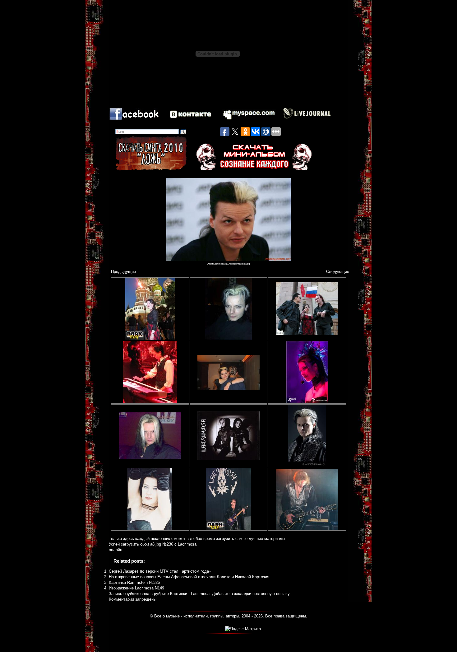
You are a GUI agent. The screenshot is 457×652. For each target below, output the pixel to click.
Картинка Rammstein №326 (134, 582)
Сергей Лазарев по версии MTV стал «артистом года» (160, 571)
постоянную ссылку (270, 593)
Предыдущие (123, 271)
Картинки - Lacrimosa (190, 593)
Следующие (337, 271)
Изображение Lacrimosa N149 (136, 588)
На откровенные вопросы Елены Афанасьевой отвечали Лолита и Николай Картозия (189, 577)
